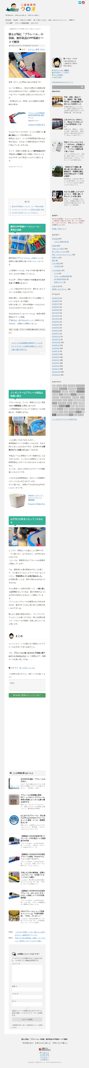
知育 (82, 409)
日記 (67, 406)
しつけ (72, 391)
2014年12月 (56, 372)
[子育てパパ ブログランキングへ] (44, 1049)
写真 (65, 400)
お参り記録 (57, 77)
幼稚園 (81, 403)
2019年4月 (55, 298)
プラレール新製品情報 (22, 23)
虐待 (66, 412)
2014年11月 (56, 375)
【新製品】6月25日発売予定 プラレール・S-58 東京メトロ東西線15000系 (33, 838)
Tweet (12, 683)
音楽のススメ (58, 282)
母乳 (54, 409)
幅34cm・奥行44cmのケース (21, 320)
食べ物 (80, 415)
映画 (72, 406)
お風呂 (65, 391)
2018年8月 (55, 301)
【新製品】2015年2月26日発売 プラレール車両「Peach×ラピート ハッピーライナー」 (33, 856)
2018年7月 (55, 304)
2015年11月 (56, 339)
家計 (53, 260)
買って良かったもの (40, 20)
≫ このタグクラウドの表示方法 (64, 419)
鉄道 (66, 415)
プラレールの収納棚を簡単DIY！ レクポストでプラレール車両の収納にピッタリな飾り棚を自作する (26, 346)
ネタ (61, 394)
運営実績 (60, 415)
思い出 (55, 406)
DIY (54, 386)
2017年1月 (55, 319)
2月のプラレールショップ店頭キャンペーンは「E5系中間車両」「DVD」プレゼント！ (32, 913)
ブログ (73, 394)
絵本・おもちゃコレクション (58, 20)
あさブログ (34, 23)
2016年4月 (55, 328)
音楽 (75, 415)
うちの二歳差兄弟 (60, 242)
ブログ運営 (9, 23)
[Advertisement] (25, 182)
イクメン (63, 389)
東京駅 (81, 406)
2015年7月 (55, 351)
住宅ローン (57, 400)
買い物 (78, 412)
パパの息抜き (56, 270)
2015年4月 (55, 360)
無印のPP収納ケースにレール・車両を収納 (26, 206)
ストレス (80, 391)
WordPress (80, 386)
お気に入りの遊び (25, 20)
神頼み (55, 412)
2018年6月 (55, 307)
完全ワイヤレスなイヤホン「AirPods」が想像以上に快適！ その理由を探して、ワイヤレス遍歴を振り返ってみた (74, 146)
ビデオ (66, 394)
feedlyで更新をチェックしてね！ (28, 695)
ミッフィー (66, 397)
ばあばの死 (56, 286)
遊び (54, 415)
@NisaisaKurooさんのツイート (62, 82)
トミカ (55, 394)
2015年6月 (55, 354)
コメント (16, 964)
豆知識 (71, 412)
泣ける (60, 409)
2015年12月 (56, 336)
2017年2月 (55, 316)
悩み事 (15, 20)
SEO (64, 386)
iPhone (59, 386)
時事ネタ (72, 20)
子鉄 (54, 403)
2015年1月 (55, 369)
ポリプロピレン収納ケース (30, 258)
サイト (14, 1001)
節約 (61, 412)
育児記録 (8, 20)
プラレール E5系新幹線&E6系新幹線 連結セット (36, 115)
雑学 (70, 415)
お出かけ (56, 391)
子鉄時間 (62, 403)
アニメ (55, 389)
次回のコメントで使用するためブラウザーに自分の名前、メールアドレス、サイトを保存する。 (27, 1013)
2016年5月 (55, 325)
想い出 (61, 406)
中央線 (76, 397)
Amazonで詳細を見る (36, 125)
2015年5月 (55, 357)
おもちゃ (31, 49)
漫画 (66, 409)
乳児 (82, 397)
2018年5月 (55, 310)
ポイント (81, 394)
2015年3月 (55, 363)
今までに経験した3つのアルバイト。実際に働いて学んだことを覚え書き (74, 194)
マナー (56, 397)
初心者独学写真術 (60, 279)
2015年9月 (55, 345)
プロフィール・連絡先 (61, 70)
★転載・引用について (59, 229)
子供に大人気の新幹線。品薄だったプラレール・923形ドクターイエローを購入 (33, 875)
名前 (14, 986)
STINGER (57, 266)
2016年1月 (55, 333)
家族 (75, 403)
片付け (42, 49)
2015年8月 (55, 348)
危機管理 (77, 400)
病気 (77, 409)
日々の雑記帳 (58, 75)
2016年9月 (55, 322)
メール (15, 994)
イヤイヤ (72, 389)
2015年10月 (56, 342)
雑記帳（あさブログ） (59, 289)
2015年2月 (55, 366)
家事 (37, 49)
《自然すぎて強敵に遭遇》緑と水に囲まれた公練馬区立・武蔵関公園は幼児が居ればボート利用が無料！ (73, 171)
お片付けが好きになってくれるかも (24, 213)
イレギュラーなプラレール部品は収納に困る (27, 210)
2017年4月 (55, 313)
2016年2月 (55, 330)
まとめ (56, 273)
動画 (70, 400)
